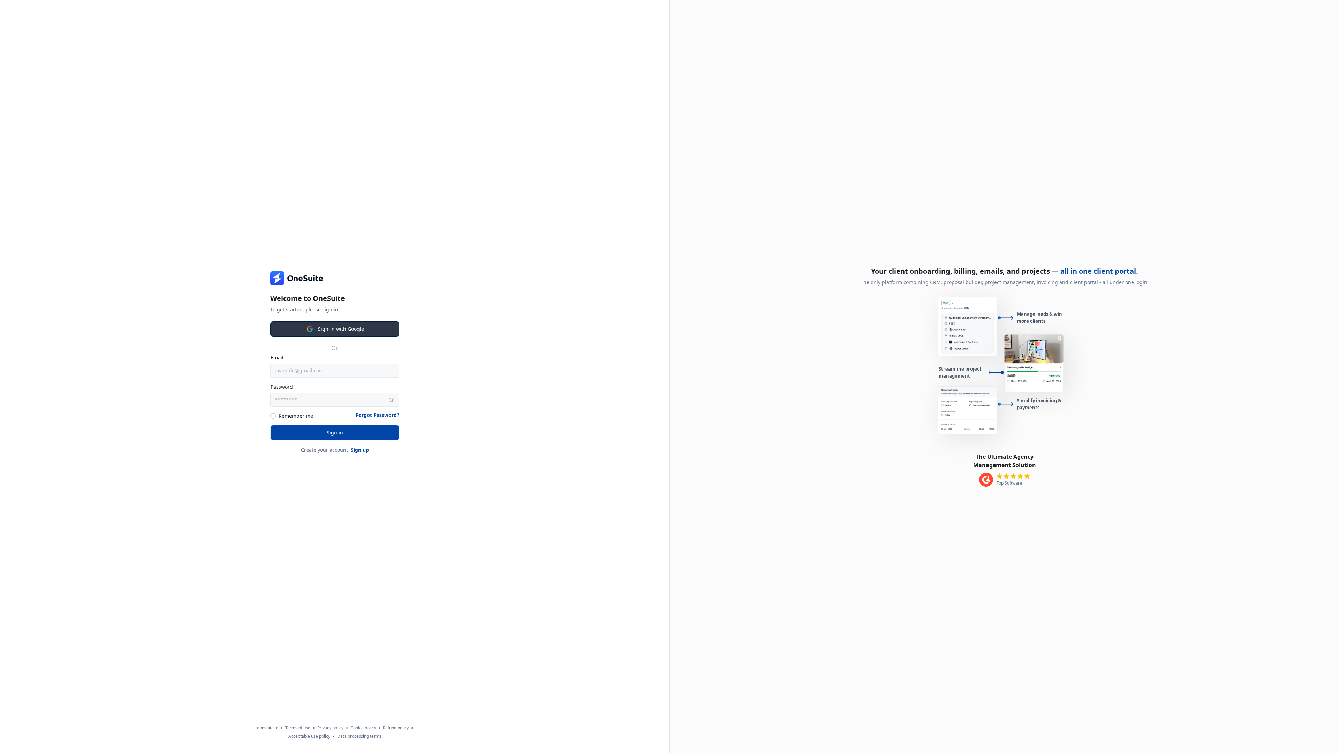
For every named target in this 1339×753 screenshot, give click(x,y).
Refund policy (396, 728)
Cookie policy (363, 728)
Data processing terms (359, 736)
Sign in (335, 432)
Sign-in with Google (341, 329)
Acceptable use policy (309, 736)
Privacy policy (330, 728)
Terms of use (297, 728)
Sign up (360, 450)
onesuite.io (267, 728)
